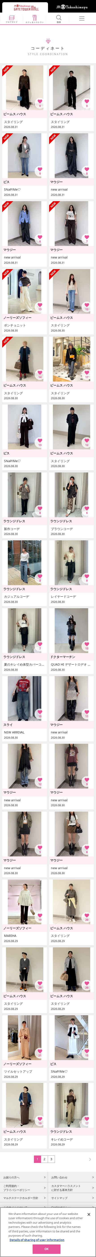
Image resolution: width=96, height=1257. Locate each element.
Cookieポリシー (61, 1207)
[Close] (89, 1214)
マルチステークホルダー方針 (20, 1198)
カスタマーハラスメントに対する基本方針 (66, 1188)
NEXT (88, 1159)
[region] (48, 1232)
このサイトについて (15, 1207)
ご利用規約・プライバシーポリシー (16, 1188)
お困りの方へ (11, 1177)
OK (46, 1249)
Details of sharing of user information (37, 1240)
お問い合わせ (59, 1177)
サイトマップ (59, 1198)
